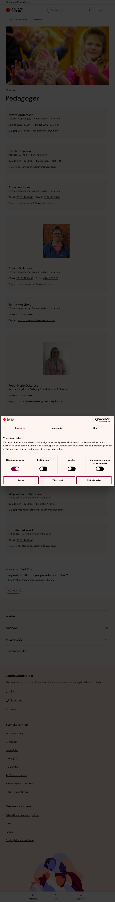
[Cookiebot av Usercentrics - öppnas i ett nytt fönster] (99, 420)
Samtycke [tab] (20, 428)
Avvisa (21, 480)
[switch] (43, 468)
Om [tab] (95, 428)
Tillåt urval (57, 480)
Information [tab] (57, 428)
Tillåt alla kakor (94, 480)
